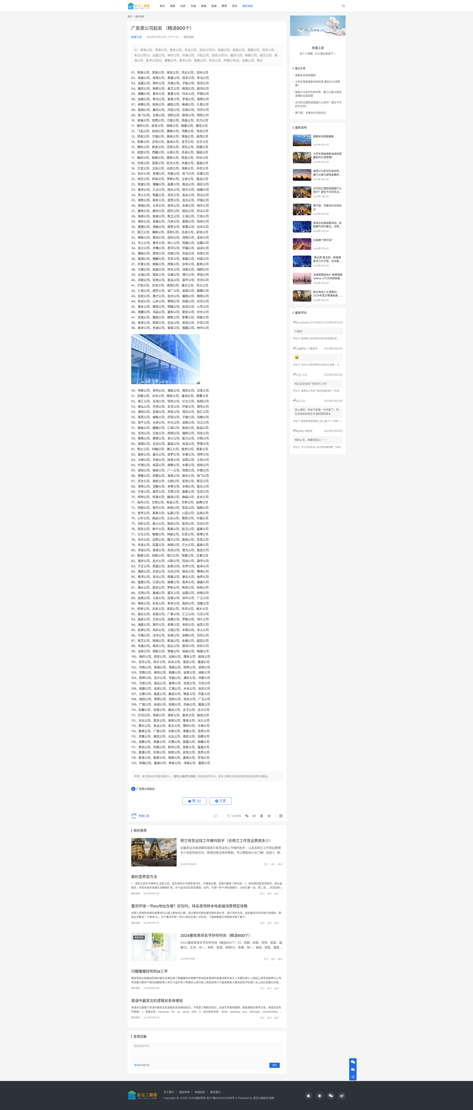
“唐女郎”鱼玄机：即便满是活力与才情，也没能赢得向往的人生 (327, 261)
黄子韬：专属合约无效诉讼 (310, 112)
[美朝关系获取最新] (302, 140)
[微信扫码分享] (247, 815)
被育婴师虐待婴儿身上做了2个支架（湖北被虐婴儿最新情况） (334, 420)
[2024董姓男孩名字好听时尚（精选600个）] (154, 947)
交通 (193, 5)
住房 (183, 5)
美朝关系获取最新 (305, 75)
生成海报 (235, 815)
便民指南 (247, 5)
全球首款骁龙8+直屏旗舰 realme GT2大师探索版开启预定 (328, 278)
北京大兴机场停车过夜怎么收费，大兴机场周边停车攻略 (331, 364)
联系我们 (215, 1092)
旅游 (214, 5)
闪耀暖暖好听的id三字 (149, 971)
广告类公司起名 (146, 788)
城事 (172, 5)
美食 (203, 5)
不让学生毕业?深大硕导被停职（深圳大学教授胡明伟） (330, 447)
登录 (136, 1065)
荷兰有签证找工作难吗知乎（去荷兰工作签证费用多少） (226, 841)
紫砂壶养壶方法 (144, 877)
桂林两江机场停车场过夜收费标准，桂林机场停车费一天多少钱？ (335, 338)
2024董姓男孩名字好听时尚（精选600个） (216, 935)
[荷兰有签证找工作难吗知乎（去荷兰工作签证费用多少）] (154, 852)
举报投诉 (200, 1092)
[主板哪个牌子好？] (302, 244)
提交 (274, 1065)
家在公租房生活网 (184, 776)
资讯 (234, 5)
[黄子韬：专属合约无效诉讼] (302, 209)
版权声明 (184, 1092)
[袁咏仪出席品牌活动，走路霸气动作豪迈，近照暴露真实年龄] (302, 227)
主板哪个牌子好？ (323, 240)
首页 (162, 5)
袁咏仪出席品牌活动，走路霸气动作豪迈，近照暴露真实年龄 (327, 226)
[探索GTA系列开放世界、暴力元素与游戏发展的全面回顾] (302, 175)
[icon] (308, 1095)
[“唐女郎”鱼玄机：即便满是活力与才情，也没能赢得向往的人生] (302, 261)
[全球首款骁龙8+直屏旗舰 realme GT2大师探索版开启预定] (302, 278)
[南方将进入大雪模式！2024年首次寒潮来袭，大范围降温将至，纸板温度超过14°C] (302, 296)
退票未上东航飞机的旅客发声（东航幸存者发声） (327, 390)
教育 (224, 5)
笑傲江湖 (136, 36)
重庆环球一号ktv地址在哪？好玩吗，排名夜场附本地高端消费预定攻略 (189, 906)
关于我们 (169, 1092)
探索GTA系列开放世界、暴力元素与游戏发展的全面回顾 (327, 174)
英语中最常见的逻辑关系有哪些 (157, 1001)
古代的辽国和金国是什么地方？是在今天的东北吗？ (327, 192)
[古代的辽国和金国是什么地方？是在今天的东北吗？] (302, 192)
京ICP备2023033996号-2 (221, 1097)
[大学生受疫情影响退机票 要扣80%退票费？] (302, 158)
